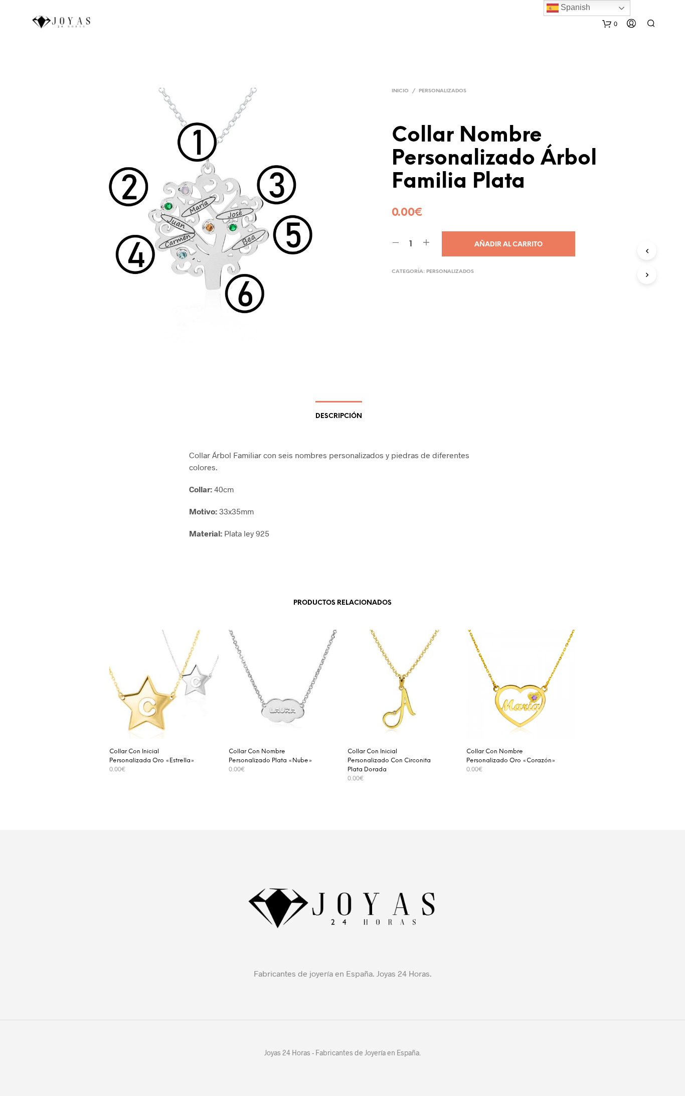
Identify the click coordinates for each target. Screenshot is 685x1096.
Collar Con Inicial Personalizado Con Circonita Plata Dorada (389, 760)
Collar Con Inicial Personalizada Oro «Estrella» (152, 756)
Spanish (574, 7)
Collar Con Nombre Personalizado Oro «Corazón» (511, 756)
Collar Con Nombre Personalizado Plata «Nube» (270, 756)
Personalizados (442, 91)
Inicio (400, 91)
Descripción (338, 416)
